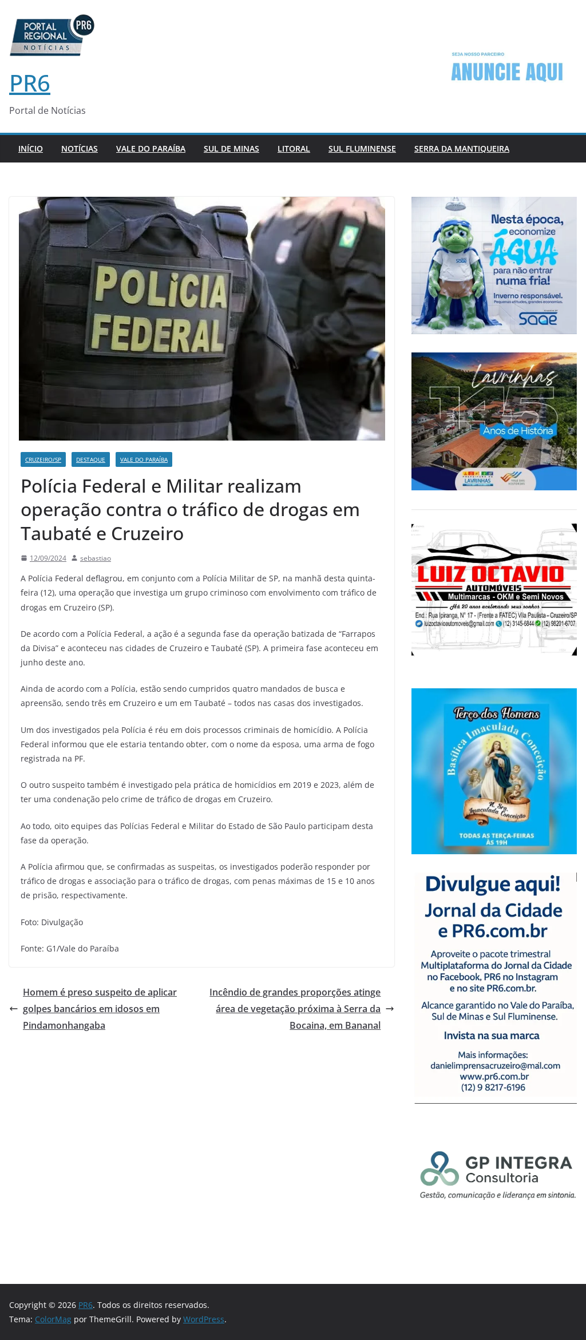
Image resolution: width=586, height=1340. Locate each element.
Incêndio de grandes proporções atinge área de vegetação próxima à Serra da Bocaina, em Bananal (295, 1009)
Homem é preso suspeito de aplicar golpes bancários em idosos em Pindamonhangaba (100, 1009)
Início (30, 148)
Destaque (90, 459)
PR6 (29, 82)
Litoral (294, 148)
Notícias (79, 148)
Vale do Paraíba (150, 148)
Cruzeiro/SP (43, 459)
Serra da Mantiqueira (461, 148)
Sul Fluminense (362, 148)
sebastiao (95, 558)
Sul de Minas (231, 148)
